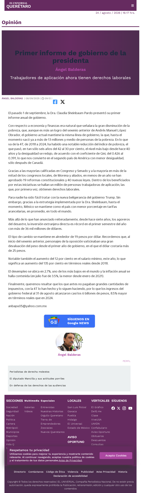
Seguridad (12, 411)
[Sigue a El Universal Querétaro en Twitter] (119, 409)
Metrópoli (12, 427)
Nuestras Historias (52, 411)
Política (10, 419)
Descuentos (98, 440)
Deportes (12, 436)
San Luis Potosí (77, 407)
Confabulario (99, 427)
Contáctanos (35, 471)
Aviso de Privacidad (70, 460)
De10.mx (96, 411)
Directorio (20, 471)
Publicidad (87, 471)
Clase (94, 415)
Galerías (29, 407)
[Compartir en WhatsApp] (67, 101)
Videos (28, 411)
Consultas (97, 444)
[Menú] (133, 5)
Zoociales (46, 427)
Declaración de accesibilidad (70, 475)
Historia (122, 471)
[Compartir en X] (62, 101)
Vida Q (10, 444)
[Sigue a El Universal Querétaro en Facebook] (114, 409)
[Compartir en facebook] (55, 101)
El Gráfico (97, 407)
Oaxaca (72, 411)
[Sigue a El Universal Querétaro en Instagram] (125, 409)
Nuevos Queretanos (53, 432)
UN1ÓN (95, 423)
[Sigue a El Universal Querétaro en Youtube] (131, 409)
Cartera (10, 423)
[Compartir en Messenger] (72, 101)
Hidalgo (72, 419)
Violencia (73, 471)
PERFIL (127, 361)
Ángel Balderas (70, 69)
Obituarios (97, 436)
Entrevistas (48, 407)
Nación (10, 415)
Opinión (10, 440)
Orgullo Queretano (52, 415)
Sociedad (12, 407)
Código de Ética (55, 471)
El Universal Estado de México (79, 425)
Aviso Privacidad (105, 471)
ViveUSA (96, 419)
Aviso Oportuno (100, 432)
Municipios (12, 432)
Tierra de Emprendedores (51, 421)
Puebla (72, 415)
